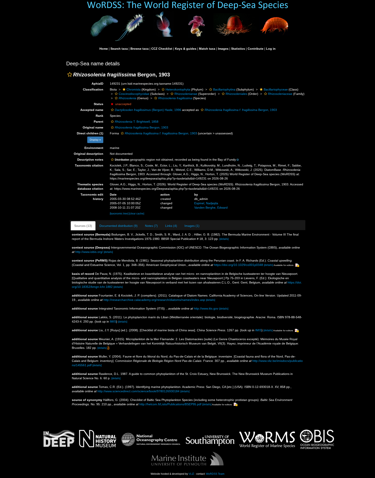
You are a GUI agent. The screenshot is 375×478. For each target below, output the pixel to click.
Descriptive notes (90, 159)
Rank (99, 115)
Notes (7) (151, 225)
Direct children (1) (90, 133)
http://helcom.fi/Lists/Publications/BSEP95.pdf (170, 404)
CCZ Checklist (161, 48)
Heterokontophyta (178, 89)
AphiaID (97, 83)
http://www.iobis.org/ (89, 252)
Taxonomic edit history (92, 197)
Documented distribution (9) (118, 225)
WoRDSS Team (215, 473)
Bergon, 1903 (241, 110)
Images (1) (191, 225)
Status (98, 104)
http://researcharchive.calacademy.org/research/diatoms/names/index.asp (154, 300)
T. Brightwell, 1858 (136, 121)
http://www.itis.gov (206, 308)
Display (94, 139)
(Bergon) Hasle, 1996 (148, 110)
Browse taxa (139, 48)
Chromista (134, 89)
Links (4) (171, 225)
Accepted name (91, 110)
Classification (93, 89)
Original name (93, 127)
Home (103, 48)
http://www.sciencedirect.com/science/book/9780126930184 (138, 391)
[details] (224, 239)
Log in (271, 48)
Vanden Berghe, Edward (211, 207)
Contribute (255, 48)
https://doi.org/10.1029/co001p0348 (238, 265)
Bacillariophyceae (276, 89)
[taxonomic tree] (119, 213)
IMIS (113, 321)
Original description (88, 153)
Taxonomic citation (89, 165)
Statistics (238, 48)
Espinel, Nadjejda (206, 203)
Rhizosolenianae (185, 94)
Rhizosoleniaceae (280, 94)
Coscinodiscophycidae (134, 94)
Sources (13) (83, 225)
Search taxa (119, 48)
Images (223, 48)
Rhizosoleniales (236, 94)
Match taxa (207, 48)
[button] (69, 74)
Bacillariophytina (224, 89)
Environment (93, 148)
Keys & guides (185, 48)
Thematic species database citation (90, 186)
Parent (98, 121)
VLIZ (191, 473)
